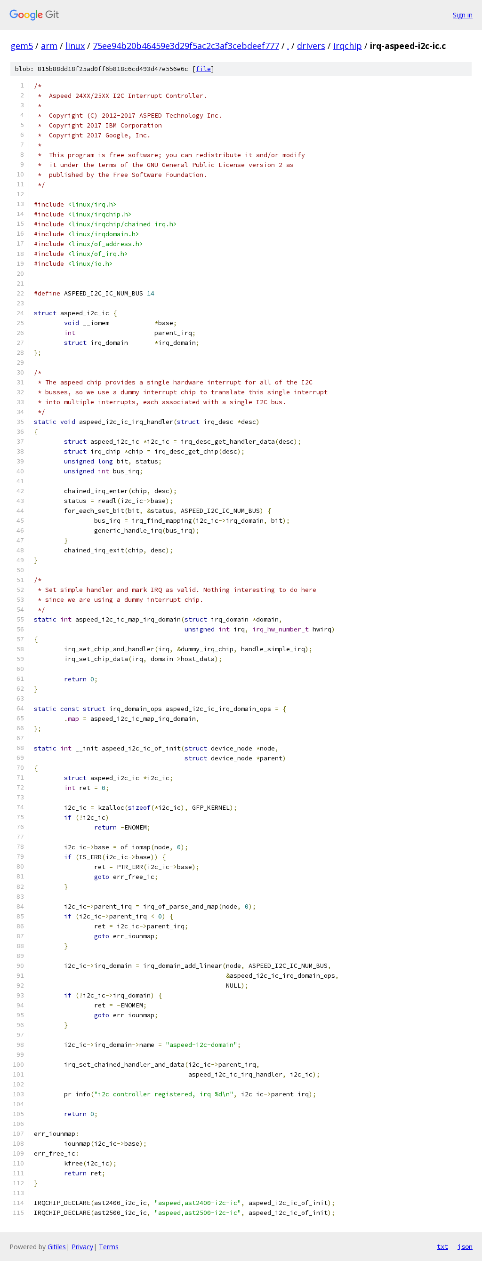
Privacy (82, 1246)
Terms (109, 1246)
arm (49, 45)
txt (442, 1246)
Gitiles (57, 1246)
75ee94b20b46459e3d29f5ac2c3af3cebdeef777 (186, 45)
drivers (311, 45)
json (465, 1246)
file (203, 69)
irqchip (347, 45)
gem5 (21, 45)
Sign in (463, 14)
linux (75, 45)
